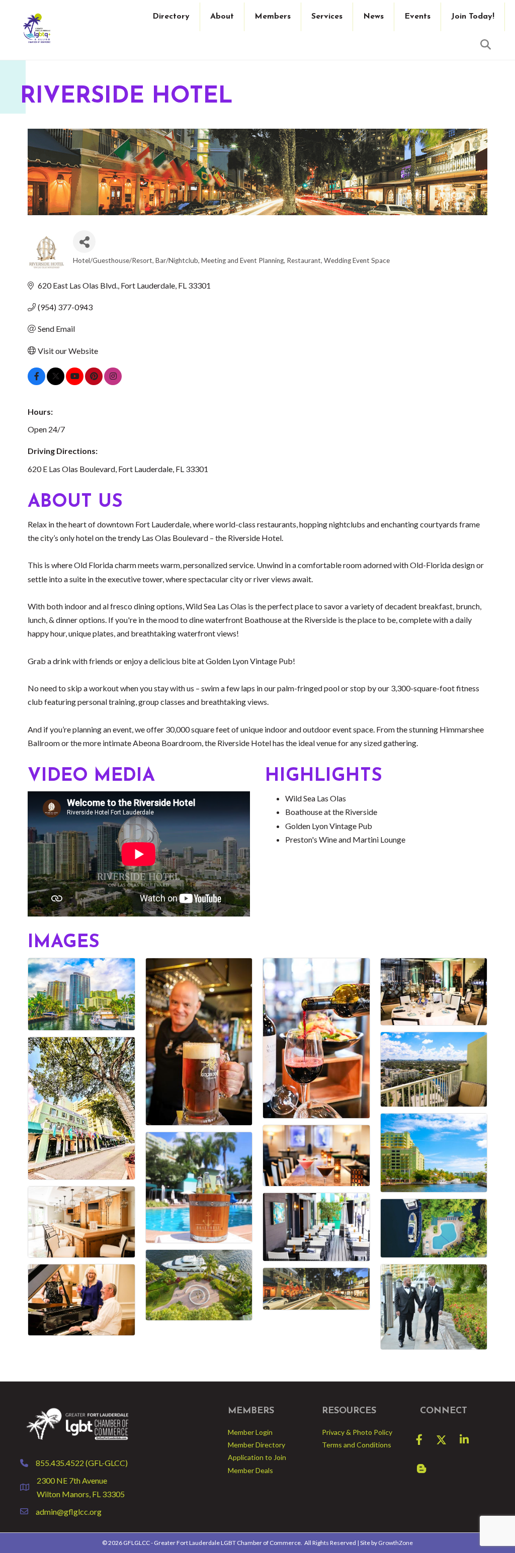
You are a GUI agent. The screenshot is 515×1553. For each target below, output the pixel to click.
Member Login (250, 1432)
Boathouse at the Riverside (331, 811)
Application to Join (257, 1457)
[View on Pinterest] (94, 382)
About (222, 17)
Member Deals (250, 1470)
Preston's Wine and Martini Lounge (345, 839)
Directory (171, 17)
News (373, 17)
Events (417, 17)
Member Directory (256, 1444)
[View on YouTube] (74, 382)
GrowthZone (395, 1542)
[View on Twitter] (55, 382)
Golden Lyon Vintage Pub (328, 826)
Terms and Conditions (356, 1444)
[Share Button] (84, 241)
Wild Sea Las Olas (315, 798)
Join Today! (472, 17)
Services (326, 17)
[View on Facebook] (36, 382)
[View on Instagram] (113, 382)
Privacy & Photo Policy (357, 1432)
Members (272, 17)
